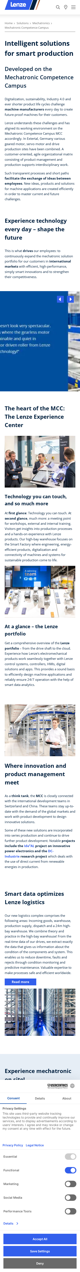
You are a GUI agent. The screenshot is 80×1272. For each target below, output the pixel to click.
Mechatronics (41, 23)
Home (9, 23)
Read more (20, 982)
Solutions (23, 23)
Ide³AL (29, 846)
